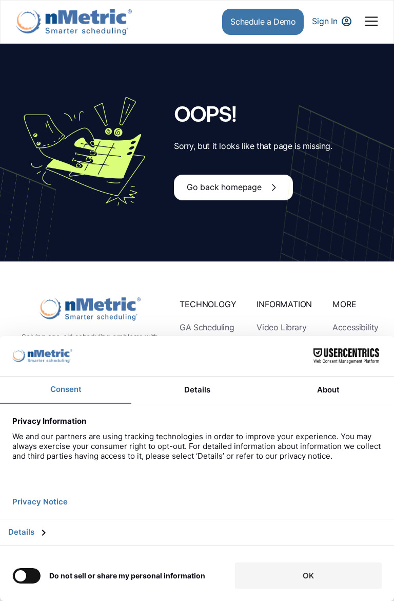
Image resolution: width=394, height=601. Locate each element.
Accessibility (355, 327)
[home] (74, 22)
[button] (371, 21)
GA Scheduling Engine (207, 334)
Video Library (281, 327)
